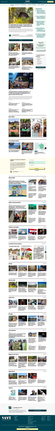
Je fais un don (50, 1)
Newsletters (16, 416)
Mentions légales (30, 422)
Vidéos (15, 417)
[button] (14, 128)
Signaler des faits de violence (32, 421)
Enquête (36, 151)
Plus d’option (37, 170)
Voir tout (43, 117)
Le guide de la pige (30, 418)
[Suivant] (45, 128)
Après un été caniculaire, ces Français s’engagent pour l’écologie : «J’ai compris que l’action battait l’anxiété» (41, 17)
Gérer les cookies (30, 423)
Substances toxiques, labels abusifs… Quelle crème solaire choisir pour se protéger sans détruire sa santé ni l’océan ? (27, 152)
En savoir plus (12, 169)
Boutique (15, 418)
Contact (29, 417)
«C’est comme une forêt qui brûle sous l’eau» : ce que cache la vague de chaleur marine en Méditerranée (14, 151)
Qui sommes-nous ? (30, 416)
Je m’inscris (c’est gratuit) (40, 67)
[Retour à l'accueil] (27, 1)
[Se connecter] (6, 2)
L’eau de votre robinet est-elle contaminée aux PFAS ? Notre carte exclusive (40, 153)
